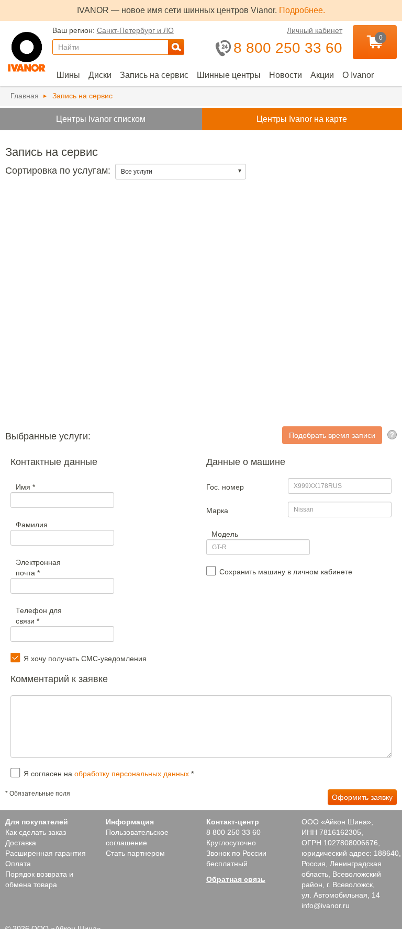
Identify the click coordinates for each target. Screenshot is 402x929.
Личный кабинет (314, 30)
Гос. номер (225, 487)
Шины (68, 75)
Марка (217, 510)
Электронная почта (38, 567)
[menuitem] (68, 75)
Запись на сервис (154, 75)
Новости (285, 75)
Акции (322, 75)
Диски (99, 75)
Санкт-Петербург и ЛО (135, 30)
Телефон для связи (39, 615)
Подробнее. (302, 10)
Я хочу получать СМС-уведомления (85, 658)
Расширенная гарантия (45, 853)
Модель (224, 534)
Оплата (18, 863)
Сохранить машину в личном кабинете (285, 572)
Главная (24, 96)
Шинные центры (229, 75)
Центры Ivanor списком (101, 118)
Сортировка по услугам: (59, 170)
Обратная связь (235, 879)
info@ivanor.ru (326, 905)
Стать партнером (135, 853)
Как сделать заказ (35, 832)
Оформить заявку (362, 797)
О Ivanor (358, 75)
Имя (25, 487)
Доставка (20, 843)
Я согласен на (109, 773)
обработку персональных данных (131, 773)
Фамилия (32, 524)
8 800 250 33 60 (233, 832)
